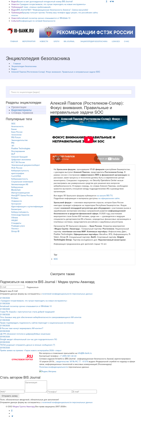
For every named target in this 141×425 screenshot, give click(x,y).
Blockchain (16, 189)
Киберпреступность (20, 170)
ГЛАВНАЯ (14, 41)
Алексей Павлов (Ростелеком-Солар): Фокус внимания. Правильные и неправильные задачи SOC (55, 71)
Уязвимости (16, 200)
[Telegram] (110, 1)
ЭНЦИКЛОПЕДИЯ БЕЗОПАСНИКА (93, 41)
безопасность (17, 126)
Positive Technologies (20, 148)
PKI (12, 142)
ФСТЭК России (18, 162)
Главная (17, 63)
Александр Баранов (20, 214)
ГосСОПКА (16, 176)
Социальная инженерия (22, 181)
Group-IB (15, 231)
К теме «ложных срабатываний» (36, 7)
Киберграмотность (19, 178)
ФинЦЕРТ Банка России (22, 195)
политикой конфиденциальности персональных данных (67, 293)
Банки (14, 129)
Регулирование (18, 151)
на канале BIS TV (104, 195)
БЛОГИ (56, 41)
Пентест (15, 228)
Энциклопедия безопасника (23, 66)
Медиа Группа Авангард (24, 406)
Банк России (16, 131)
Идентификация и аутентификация (27, 206)
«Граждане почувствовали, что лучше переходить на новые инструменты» (52, 4)
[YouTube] (108, 1)
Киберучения (17, 187)
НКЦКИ (14, 220)
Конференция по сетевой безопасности (37, 20)
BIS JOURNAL (69, 41)
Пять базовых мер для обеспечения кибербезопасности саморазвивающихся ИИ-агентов (40, 316)
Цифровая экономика (21, 159)
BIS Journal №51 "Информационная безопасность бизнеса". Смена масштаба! (52, 9)
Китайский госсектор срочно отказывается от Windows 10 (44, 18)
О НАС (126, 41)
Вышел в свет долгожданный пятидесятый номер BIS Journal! (45, 1)
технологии (16, 134)
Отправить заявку (10, 395)
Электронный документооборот (25, 165)
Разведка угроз (18, 225)
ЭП (12, 145)
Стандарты (16, 223)
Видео (14, 69)
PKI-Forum (16, 137)
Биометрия (16, 209)
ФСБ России (16, 167)
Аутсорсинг (16, 203)
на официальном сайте (109, 198)
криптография (17, 173)
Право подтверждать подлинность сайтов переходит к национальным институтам (37, 321)
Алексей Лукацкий (19, 156)
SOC (13, 123)
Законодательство (19, 140)
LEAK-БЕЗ (116, 41)
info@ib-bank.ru (85, 353)
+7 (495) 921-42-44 (67, 355)
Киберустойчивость (20, 211)
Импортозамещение (20, 192)
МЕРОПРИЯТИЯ (28, 41)
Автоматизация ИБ (19, 184)
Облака (14, 217)
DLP (13, 153)
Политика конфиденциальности (53, 366)
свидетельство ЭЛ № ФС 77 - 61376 (72, 361)
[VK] (113, 1)
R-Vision (14, 198)
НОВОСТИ (44, 41)
